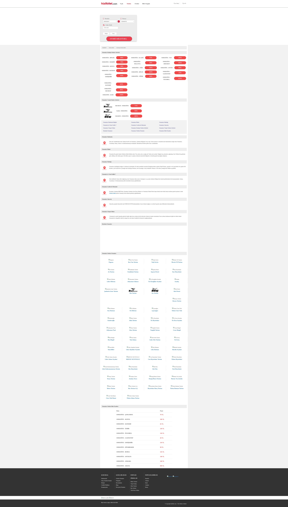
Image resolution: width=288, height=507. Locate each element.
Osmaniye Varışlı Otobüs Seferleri (167, 128)
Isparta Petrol (155, 272)
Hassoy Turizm (176, 301)
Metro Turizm (111, 388)
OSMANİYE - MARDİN (108, 62)
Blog (117, 485)
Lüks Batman (155, 349)
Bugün (106, 33)
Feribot (137, 3)
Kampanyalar (104, 487)
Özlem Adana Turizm (133, 398)
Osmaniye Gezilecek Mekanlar (138, 125)
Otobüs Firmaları (120, 478)
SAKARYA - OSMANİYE (122, 116)
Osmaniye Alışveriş (163, 125)
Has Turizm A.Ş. (133, 388)
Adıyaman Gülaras (133, 281)
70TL (121, 62)
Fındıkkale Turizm (133, 272)
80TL (180, 67)
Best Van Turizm (133, 262)
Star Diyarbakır (177, 272)
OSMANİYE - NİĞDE (137, 76)
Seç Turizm (155, 293)
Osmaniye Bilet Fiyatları (165, 131)
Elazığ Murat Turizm (155, 378)
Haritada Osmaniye (107, 131)
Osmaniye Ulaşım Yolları (109, 128)
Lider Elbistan (111, 281)
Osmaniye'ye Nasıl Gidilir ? (109, 125)
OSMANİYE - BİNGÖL (108, 57)
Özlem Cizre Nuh (177, 310)
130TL (180, 57)
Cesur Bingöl (177, 330)
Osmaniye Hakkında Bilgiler (110, 122)
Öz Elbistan (133, 310)
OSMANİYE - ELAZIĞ (137, 57)
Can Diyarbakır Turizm (155, 359)
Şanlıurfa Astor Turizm (111, 291)
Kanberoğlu (111, 320)
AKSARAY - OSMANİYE (122, 105)
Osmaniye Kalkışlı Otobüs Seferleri (139, 128)
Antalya (147, 485)
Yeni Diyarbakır (177, 369)
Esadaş (177, 281)
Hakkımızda (104, 478)
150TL (122, 95)
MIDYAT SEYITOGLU (133, 359)
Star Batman (111, 310)
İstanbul (147, 478)
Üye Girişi (176, 3)
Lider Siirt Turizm (155, 340)
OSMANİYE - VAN (166, 57)
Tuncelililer (111, 349)
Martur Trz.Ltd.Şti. (177, 378)
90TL (121, 57)
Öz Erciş (176, 340)
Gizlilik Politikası (105, 485)
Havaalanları (119, 482)
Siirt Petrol (177, 291)
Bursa (146, 487)
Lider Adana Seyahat (111, 359)
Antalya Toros (133, 378)
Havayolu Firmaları (120, 487)
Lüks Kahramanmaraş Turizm (111, 369)
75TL (150, 57)
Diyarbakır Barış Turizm (155, 388)
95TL (121, 75)
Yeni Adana (133, 340)
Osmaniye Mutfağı (163, 122)
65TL (121, 84)
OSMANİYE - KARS (108, 94)
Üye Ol (184, 3)
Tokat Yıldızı (134, 483)
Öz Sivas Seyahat (177, 320)
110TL (151, 72)
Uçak (121, 3)
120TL (151, 67)
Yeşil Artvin (155, 262)
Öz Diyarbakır (155, 320)
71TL (136, 105)
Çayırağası (155, 310)
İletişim (103, 482)
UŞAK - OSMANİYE (121, 111)
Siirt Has (155, 369)
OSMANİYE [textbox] (124, 21)
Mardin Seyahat (177, 349)
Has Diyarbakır (133, 369)
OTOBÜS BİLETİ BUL (118, 39)
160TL (180, 62)
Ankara (147, 480)
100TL (136, 116)
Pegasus (111, 262)
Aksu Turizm (133, 330)
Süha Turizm (133, 320)
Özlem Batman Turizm (177, 388)
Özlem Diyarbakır (177, 359)
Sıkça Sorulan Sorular (106, 480)
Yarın (113, 33)
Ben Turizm (133, 293)
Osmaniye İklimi (135, 122)
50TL (150, 62)
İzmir (146, 482)
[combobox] (110, 21)
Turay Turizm (111, 378)
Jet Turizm (111, 272)
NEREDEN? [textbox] (106, 21)
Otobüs (129, 3)
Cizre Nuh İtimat (111, 398)
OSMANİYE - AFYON (167, 67)
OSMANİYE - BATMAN (108, 70)
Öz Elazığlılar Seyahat (154, 281)
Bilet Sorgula (146, 3)
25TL (180, 72)
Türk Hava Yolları (135, 490)
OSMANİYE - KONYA (108, 66)
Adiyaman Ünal (111, 330)
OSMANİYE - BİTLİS (137, 72)
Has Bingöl (111, 340)
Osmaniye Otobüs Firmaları (137, 131)
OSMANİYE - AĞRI (137, 67)
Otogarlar (118, 480)
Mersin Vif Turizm (177, 262)
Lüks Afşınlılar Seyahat (133, 349)
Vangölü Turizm (155, 330)
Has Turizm (133, 488)
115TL (180, 78)
